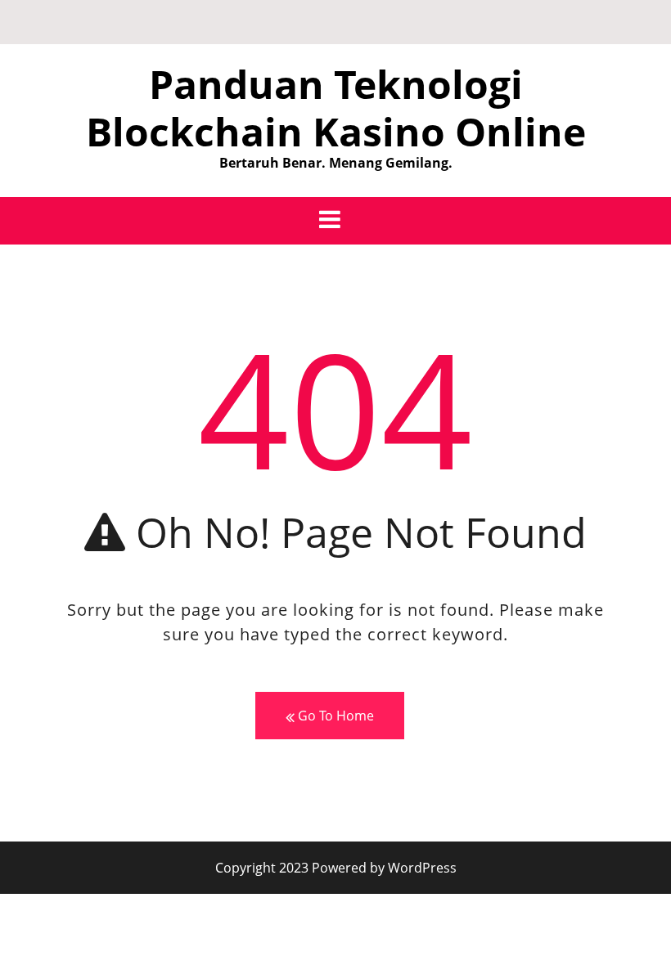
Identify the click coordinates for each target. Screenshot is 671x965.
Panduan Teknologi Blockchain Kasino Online (336, 107)
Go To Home (334, 716)
